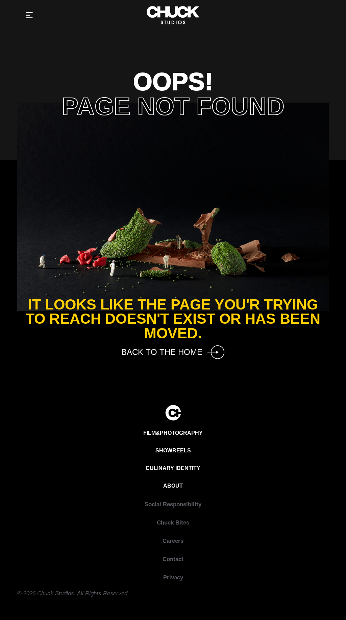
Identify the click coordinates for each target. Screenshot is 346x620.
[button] (29, 15)
